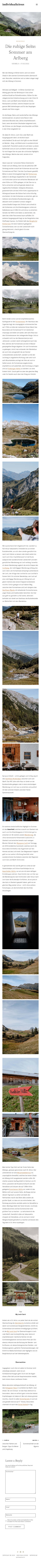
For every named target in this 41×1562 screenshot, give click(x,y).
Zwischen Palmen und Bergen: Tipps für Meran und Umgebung (10, 1445)
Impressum (33, 1555)
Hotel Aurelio (25, 1399)
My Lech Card (12, 1331)
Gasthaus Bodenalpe (13, 779)
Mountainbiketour (24, 1173)
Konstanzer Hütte (16, 1189)
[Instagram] (20, 1552)
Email (8, 1507)
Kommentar (10, 1471)
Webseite (9, 1515)
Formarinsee (20, 321)
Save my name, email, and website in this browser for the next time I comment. (20, 1520)
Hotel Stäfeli (23, 1404)
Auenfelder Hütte (9, 871)
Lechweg (5, 568)
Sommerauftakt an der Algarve (31, 1443)
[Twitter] (17, 1552)
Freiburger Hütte (14, 368)
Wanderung (29, 835)
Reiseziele (20, 41)
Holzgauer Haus (11, 1388)
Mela (17, 63)
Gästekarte (19, 1323)
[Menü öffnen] (37, 4)
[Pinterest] (23, 1552)
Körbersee (33, 174)
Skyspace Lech (22, 843)
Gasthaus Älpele (8, 590)
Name (8, 1499)
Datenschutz (20, 1557)
